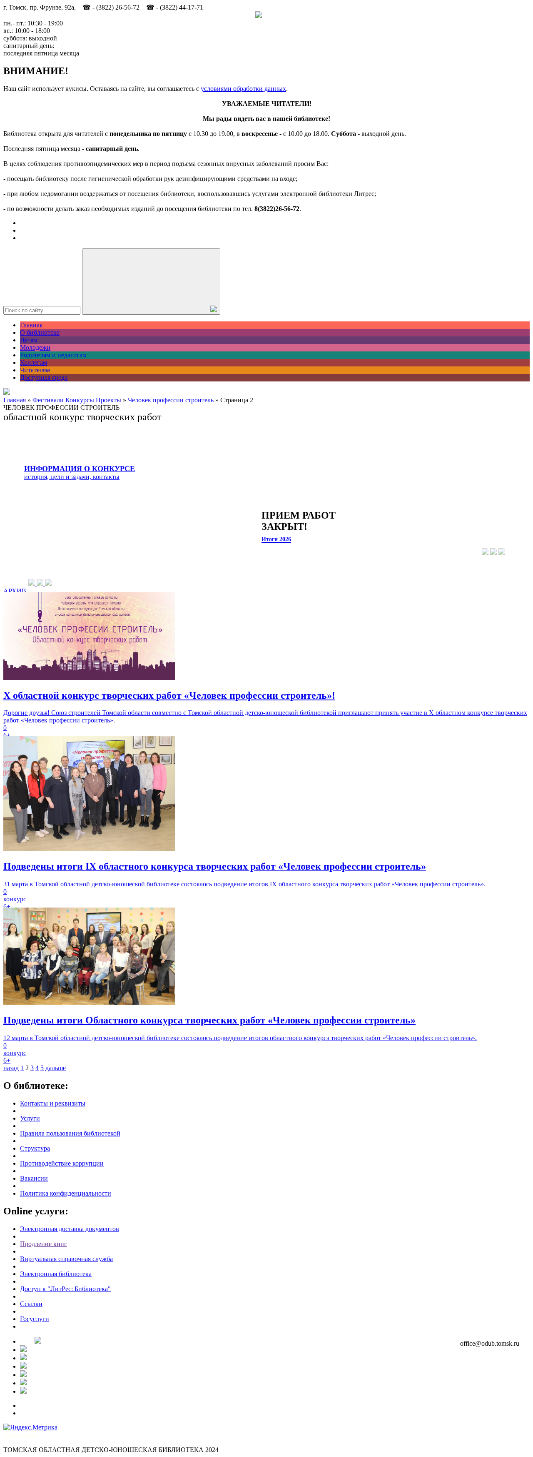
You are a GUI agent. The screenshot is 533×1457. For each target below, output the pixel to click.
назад (11, 1067)
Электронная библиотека (56, 1273)
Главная (31, 325)
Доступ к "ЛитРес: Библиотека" (65, 1288)
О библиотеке (40, 332)
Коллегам (33, 362)
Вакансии (34, 1178)
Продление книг (43, 1243)
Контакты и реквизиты (52, 1103)
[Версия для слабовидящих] (6, 392)
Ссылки (31, 1303)
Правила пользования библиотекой (70, 1133)
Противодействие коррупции (62, 1163)
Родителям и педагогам (53, 355)
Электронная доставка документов (69, 1228)
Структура (35, 1148)
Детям (28, 340)
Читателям (35, 370)
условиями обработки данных (243, 88)
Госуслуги (34, 1318)
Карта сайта (20, 1434)
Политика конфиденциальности (65, 1193)
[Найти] (151, 281)
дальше (55, 1067)
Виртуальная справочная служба (66, 1258)
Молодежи (35, 347)
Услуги (30, 1118)
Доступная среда (43, 377)
